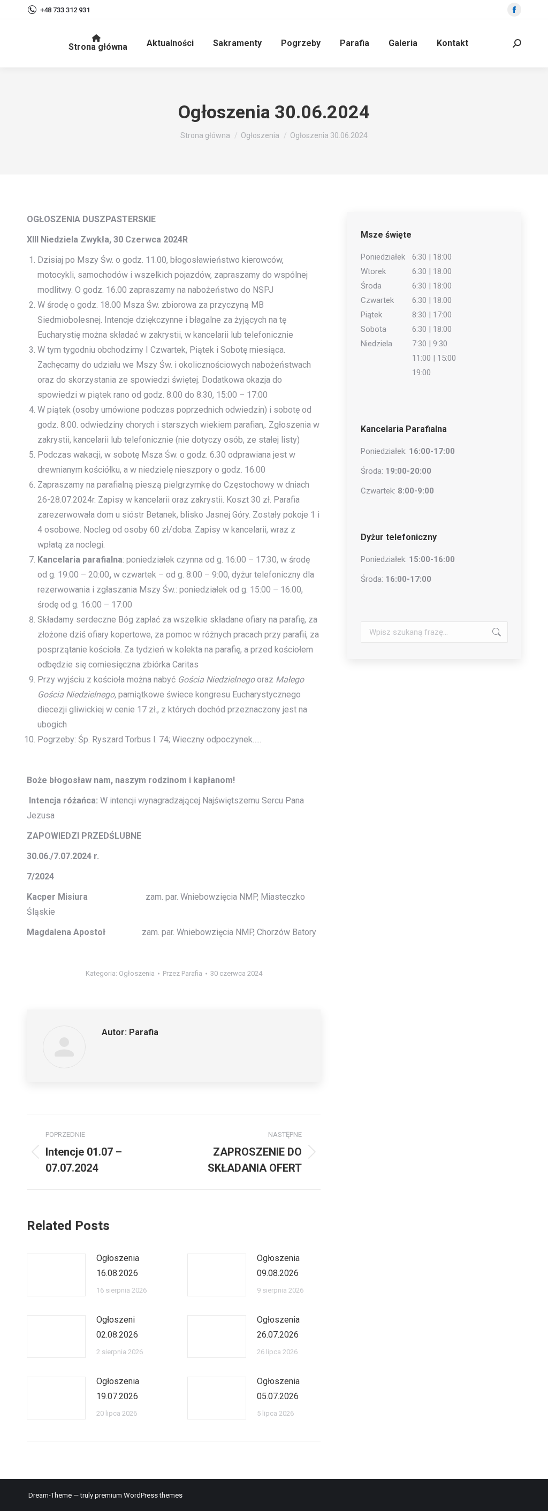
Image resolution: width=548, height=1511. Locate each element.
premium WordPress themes (138, 1495)
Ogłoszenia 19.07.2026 (117, 1388)
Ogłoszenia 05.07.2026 (278, 1388)
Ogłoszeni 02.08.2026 (117, 1327)
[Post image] (56, 1275)
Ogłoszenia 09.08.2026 (278, 1265)
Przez (182, 973)
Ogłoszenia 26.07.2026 (278, 1327)
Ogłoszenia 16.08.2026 (117, 1265)
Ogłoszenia (137, 973)
